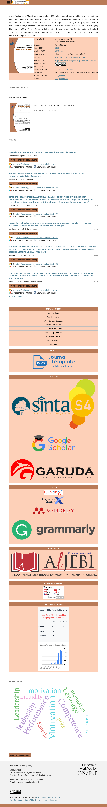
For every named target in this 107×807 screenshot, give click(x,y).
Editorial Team (53, 313)
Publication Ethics (53, 336)
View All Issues (16, 296)
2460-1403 (59, 48)
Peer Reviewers (53, 317)
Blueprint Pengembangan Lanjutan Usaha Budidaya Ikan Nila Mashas (42, 152)
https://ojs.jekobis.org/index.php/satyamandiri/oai (76, 60)
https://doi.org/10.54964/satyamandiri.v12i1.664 (37, 237)
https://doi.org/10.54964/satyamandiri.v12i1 (57, 105)
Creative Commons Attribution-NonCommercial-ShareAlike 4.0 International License (37, 798)
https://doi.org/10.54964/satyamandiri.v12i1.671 (37, 164)
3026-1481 (59, 51)
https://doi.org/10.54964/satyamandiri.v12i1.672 (37, 187)
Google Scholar (61, 75)
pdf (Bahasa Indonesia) (24, 160)
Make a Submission (19, 755)
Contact (53, 344)
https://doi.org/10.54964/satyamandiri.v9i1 (73, 57)
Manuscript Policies (53, 332)
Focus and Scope (53, 325)
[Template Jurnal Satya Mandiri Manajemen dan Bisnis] (53, 362)
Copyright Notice (53, 340)
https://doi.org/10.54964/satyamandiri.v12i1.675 (37, 214)
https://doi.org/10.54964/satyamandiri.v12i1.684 (37, 290)
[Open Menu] (8, 2)
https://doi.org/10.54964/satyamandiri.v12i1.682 (37, 264)
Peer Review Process (53, 321)
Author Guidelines (54, 328)
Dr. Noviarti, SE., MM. (64, 69)
